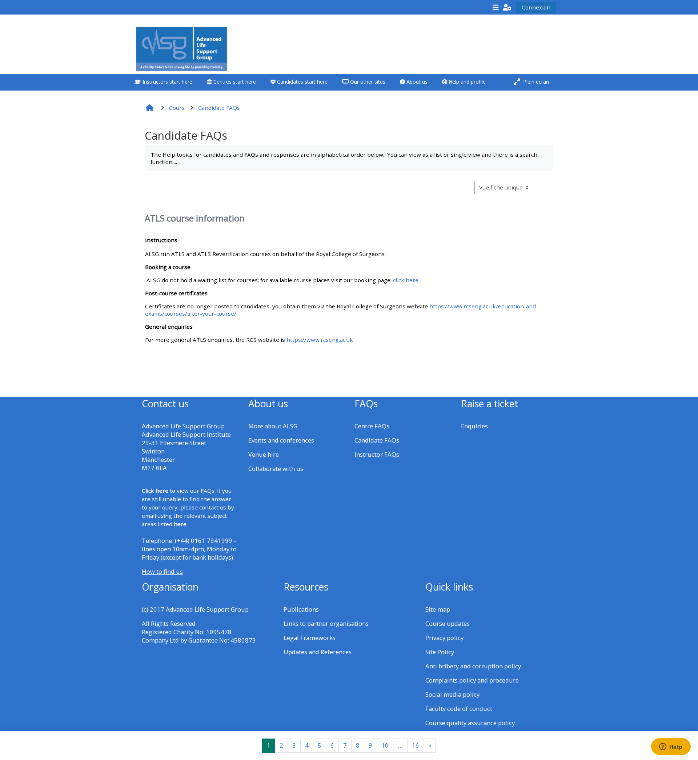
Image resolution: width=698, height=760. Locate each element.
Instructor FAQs (376, 454)
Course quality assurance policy (470, 723)
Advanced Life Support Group (207, 609)
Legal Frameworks (310, 637)
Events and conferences (281, 440)
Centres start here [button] (234, 81)
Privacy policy (444, 637)
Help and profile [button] (466, 81)
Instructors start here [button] (166, 81)
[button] (507, 7)
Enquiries (474, 426)
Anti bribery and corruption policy (473, 666)
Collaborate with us (275, 468)
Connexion (536, 7)
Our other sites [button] (367, 81)
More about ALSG (272, 426)
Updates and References (318, 652)
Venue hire (263, 454)
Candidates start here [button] (302, 81)
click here (405, 280)
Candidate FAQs (376, 440)
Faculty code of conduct (458, 708)
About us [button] (416, 81)
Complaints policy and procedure (472, 680)
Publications (301, 609)
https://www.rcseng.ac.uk (319, 339)
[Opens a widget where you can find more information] (671, 747)
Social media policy (452, 694)
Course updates (447, 623)
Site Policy (439, 652)
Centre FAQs (371, 426)
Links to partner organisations (326, 623)
